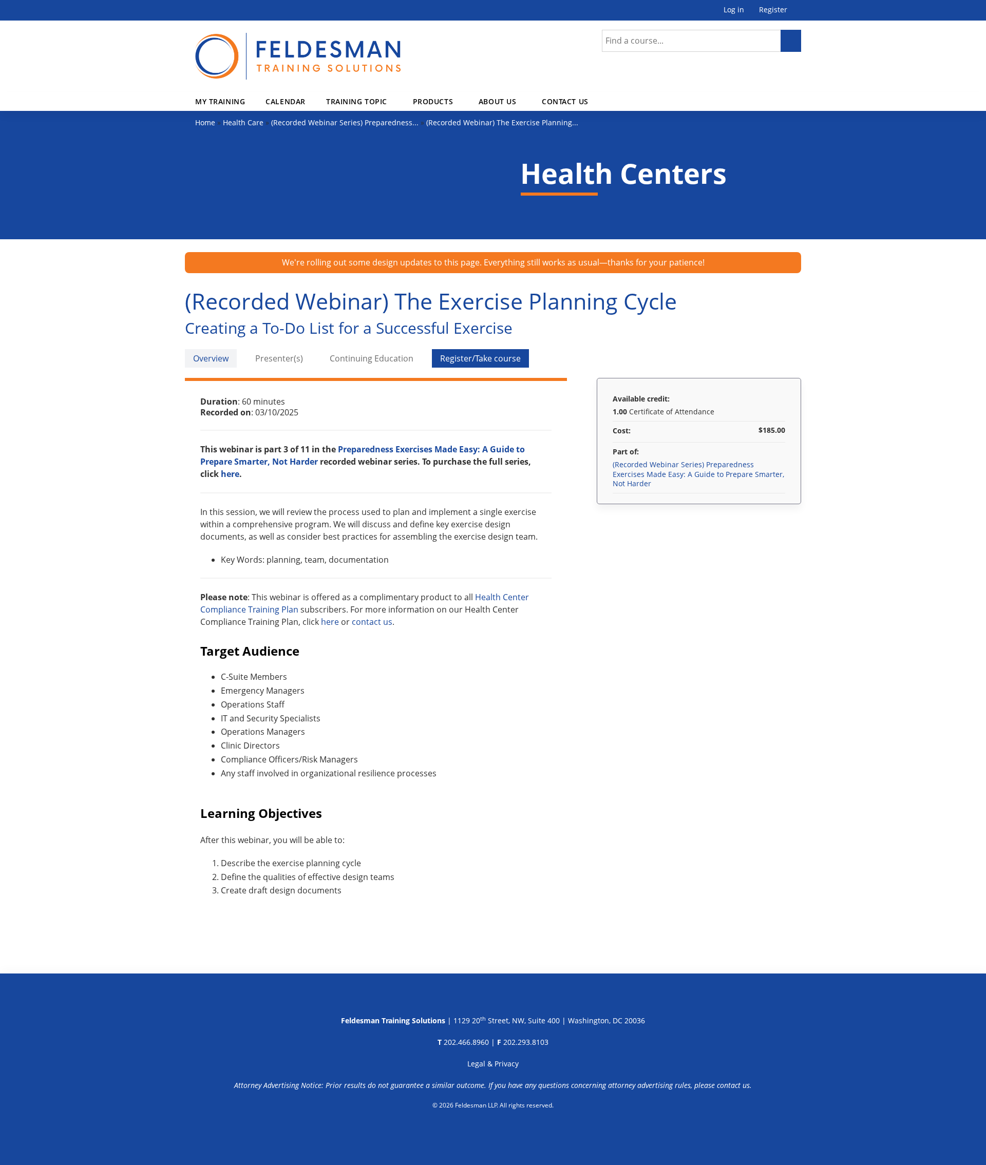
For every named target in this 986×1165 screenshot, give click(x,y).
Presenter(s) (279, 358)
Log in (734, 10)
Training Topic (356, 101)
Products (433, 101)
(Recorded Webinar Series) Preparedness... (345, 122)
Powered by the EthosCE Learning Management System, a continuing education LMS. (493, 1131)
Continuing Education (371, 358)
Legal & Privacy (493, 1063)
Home (205, 122)
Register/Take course (480, 358)
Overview (211, 358)
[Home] (298, 50)
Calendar (286, 101)
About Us (498, 101)
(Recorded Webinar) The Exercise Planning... (502, 122)
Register (773, 10)
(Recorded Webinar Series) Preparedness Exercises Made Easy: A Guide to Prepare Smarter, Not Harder (698, 474)
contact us (372, 621)
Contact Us (565, 101)
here (230, 474)
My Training (220, 101)
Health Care (243, 122)
